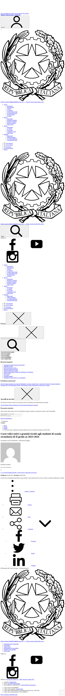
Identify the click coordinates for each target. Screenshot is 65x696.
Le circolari (10, 130)
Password (3, 415)
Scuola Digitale (4, 405)
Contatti (47, 385)
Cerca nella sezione (7, 352)
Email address (4, 414)
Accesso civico (41, 385)
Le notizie (9, 128)
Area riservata (16, 384)
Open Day (47, 384)
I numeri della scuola (12, 111)
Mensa (18, 385)
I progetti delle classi (12, 140)
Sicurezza (29, 384)
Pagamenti (34, 385)
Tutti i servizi (10, 124)
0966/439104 (13, 682)
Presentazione (10, 107)
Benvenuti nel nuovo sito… (11, 368)
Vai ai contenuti (4, 13)
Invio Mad (6, 375)
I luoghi (9, 109)
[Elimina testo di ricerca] (31, 332)
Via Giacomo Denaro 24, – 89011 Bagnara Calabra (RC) (20, 679)
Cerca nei (5, 355)
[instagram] (12, 262)
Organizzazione (11, 114)
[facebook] (12, 250)
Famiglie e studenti (11, 121)
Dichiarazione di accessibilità (11, 648)
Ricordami (5, 421)
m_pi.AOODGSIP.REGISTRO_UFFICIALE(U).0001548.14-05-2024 (18, 472)
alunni (33, 384)
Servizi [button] (5, 117)
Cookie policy (7, 646)
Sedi (22, 385)
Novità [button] (5, 126)
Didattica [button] (6, 134)
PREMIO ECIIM (8, 366)
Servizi (2, 384)
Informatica (14, 385)
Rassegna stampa (27, 385)
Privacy (6, 149)
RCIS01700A (19, 689)
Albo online (10, 133)
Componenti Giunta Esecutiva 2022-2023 (14, 365)
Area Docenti (9, 143)
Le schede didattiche (12, 138)
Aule (9, 385)
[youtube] (37, 250)
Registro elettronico (55, 384)
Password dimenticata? (6, 418)
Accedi (2, 423)
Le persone (10, 110)
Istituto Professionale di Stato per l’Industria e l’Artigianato (18, 372)
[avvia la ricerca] (13, 345)
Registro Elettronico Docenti (16, 405)
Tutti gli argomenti (8, 148)
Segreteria (6, 384)
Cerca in (6, 358)
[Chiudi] (18, 318)
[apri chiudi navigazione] (1, 29)
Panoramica (10, 106)
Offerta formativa (11, 137)
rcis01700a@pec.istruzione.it (28, 685)
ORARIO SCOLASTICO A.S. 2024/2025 (14, 377)
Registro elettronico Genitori (11, 370)
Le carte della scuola (12, 113)
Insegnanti (42, 384)
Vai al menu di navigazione (15, 13)
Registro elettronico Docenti (11, 369)
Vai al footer (26, 13)
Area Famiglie (9, 145)
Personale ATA (4, 385)
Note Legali (7, 651)
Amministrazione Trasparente (11, 644)
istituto (11, 384)
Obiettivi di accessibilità (10, 649)
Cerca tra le (5, 353)
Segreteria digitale (8, 376)
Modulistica (23, 384)
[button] (30, 529)
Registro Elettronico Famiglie (30, 405)
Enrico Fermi (7, 373)
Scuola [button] (5, 104)
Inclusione (8, 146)
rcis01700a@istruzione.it (13, 683)
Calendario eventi (11, 131)
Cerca (2, 338)
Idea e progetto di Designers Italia (9, 694)
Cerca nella (6, 357)
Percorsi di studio (11, 123)
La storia (9, 116)
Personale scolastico (12, 120)
